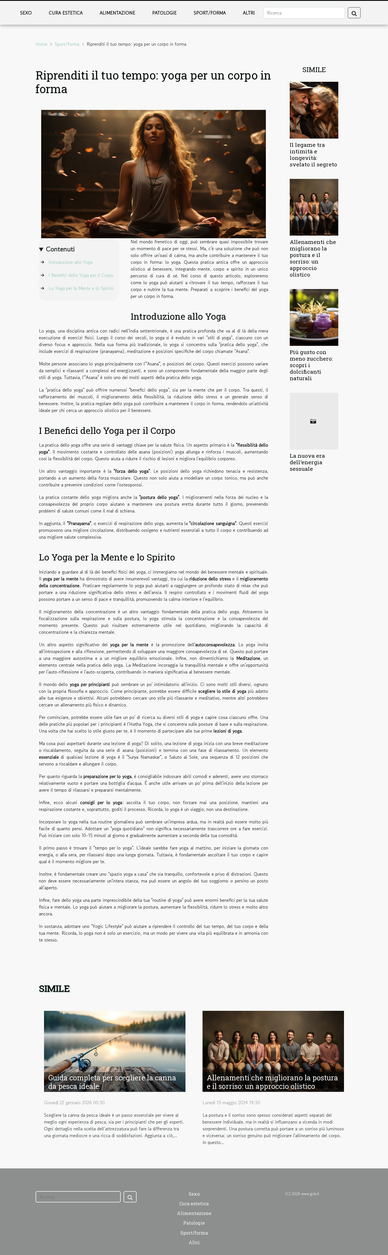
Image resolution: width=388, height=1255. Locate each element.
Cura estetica (66, 12)
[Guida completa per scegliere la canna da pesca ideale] (114, 1050)
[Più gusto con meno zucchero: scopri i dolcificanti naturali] (314, 316)
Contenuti (60, 249)
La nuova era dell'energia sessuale (307, 462)
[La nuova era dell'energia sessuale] (314, 420)
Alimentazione (117, 12)
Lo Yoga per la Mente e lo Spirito (81, 288)
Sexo (26, 12)
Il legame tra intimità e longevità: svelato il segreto (313, 154)
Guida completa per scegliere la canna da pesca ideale (112, 1082)
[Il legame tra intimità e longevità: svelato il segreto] (314, 109)
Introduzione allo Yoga (71, 262)
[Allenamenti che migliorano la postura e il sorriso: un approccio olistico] (314, 206)
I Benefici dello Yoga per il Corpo (81, 275)
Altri (249, 12)
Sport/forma (210, 12)
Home (41, 44)
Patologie (164, 12)
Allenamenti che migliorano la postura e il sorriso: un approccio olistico (313, 258)
